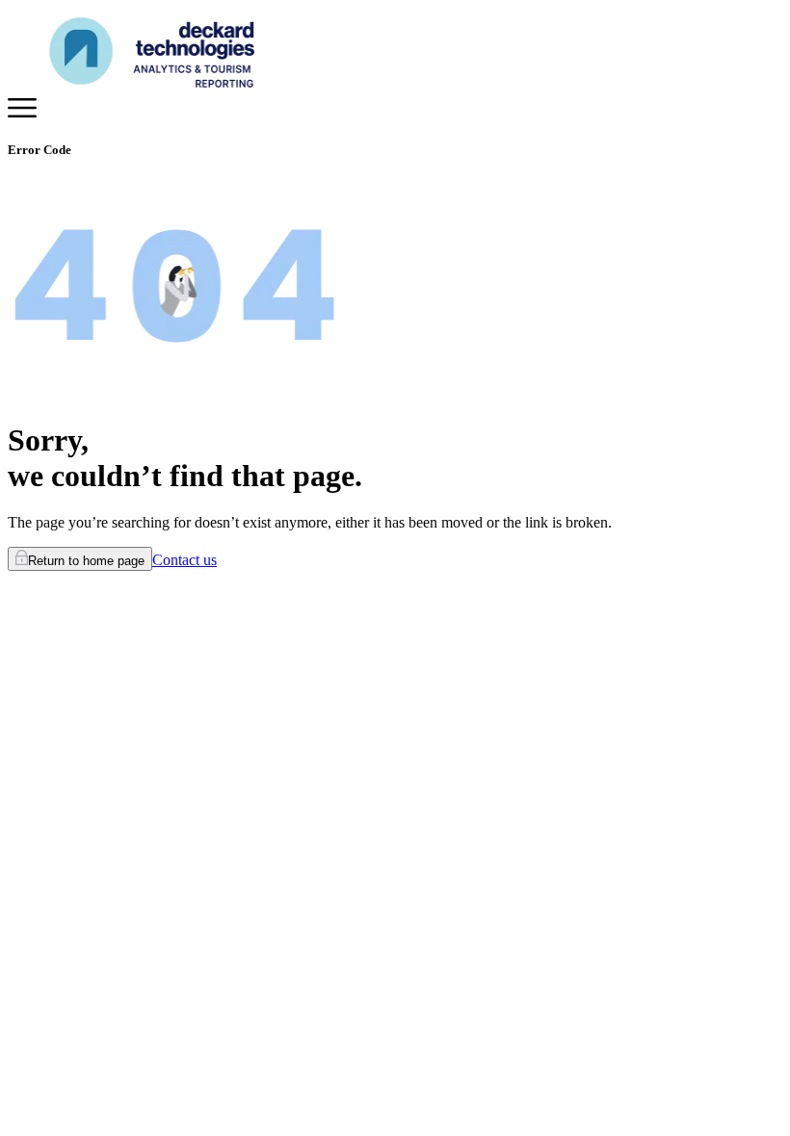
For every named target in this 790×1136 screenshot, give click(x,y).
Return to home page (86, 561)
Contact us (184, 560)
